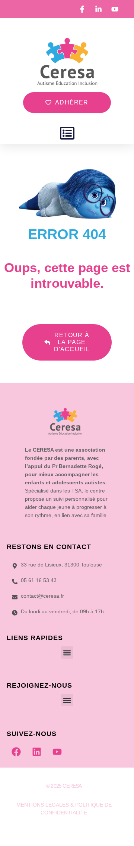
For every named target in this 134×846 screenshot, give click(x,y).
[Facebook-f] (49, 830)
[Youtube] (57, 751)
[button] (67, 133)
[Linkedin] (36, 751)
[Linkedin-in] (64, 830)
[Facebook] (16, 751)
